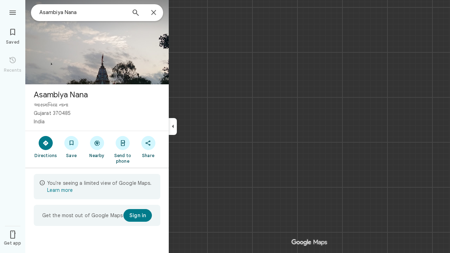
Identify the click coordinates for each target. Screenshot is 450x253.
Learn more (60, 190)
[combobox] (82, 12)
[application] (225, 126)
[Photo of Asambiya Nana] (97, 42)
